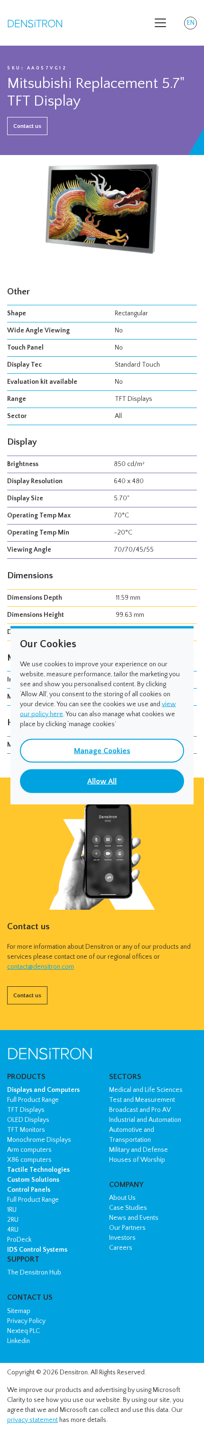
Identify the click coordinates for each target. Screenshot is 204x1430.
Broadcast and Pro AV (140, 1110)
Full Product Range (33, 1100)
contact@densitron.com (40, 967)
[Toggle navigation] (160, 22)
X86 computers (29, 1160)
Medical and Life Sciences (146, 1090)
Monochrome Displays (39, 1140)
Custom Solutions (33, 1180)
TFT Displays (26, 1110)
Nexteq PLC (23, 1331)
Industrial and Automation (145, 1120)
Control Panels (28, 1190)
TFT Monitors (26, 1130)
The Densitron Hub (34, 1272)
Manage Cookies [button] (102, 750)
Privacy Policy (26, 1321)
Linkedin (18, 1341)
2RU (13, 1220)
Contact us (27, 126)
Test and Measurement (142, 1100)
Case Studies (128, 1208)
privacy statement (32, 1420)
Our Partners (127, 1228)
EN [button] (192, 24)
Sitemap (18, 1311)
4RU (13, 1230)
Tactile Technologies (38, 1170)
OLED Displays (28, 1120)
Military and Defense (138, 1150)
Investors (122, 1238)
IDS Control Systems (37, 1250)
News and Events (133, 1218)
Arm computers (29, 1150)
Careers (120, 1248)
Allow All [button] (102, 781)
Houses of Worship (137, 1160)
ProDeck (19, 1240)
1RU (12, 1210)
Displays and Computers (43, 1090)
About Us (122, 1198)
